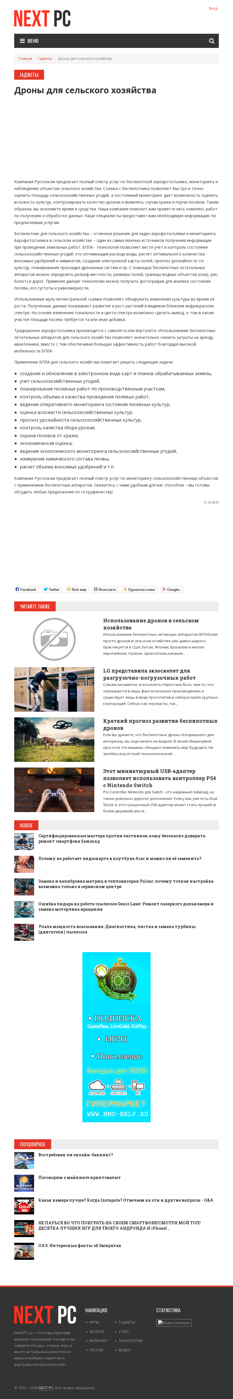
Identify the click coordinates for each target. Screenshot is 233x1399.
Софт (124, 1331)
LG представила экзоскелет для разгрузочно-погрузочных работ (149, 674)
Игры (94, 1322)
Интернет (98, 1340)
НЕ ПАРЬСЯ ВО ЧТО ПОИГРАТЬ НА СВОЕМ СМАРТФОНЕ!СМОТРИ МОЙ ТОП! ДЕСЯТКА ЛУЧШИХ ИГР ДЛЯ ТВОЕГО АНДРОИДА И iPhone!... (119, 1225)
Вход (213, 8)
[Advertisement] (116, 134)
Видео (125, 1349)
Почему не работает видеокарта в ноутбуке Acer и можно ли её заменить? (119, 858)
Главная (25, 58)
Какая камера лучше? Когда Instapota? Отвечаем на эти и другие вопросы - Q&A (125, 1200)
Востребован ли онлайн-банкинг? (75, 1154)
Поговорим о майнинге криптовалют (79, 1177)
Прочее (97, 1349)
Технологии (131, 1340)
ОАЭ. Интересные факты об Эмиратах (79, 1245)
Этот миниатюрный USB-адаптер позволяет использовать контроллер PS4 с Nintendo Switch (159, 778)
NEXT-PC (46, 1387)
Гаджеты (45, 58)
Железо (97, 1331)
